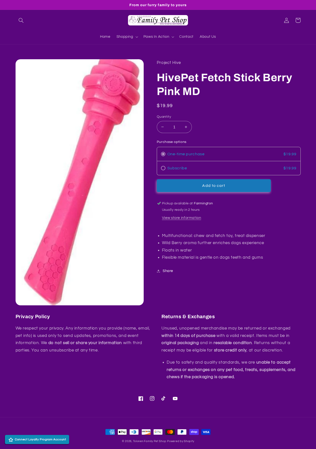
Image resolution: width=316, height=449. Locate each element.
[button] (21, 20)
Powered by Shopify (180, 441)
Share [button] (168, 271)
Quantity (164, 116)
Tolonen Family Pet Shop (149, 441)
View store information (181, 218)
